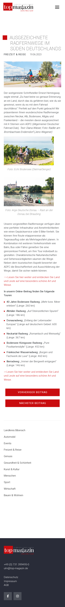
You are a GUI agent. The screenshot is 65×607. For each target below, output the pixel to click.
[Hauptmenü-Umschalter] (57, 7)
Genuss (8, 456)
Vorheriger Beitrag (32, 392)
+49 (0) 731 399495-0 (16, 564)
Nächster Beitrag (32, 403)
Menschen (10, 475)
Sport (7, 482)
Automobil (9, 436)
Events (7, 443)
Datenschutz (11, 577)
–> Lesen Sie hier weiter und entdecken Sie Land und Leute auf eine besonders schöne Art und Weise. (32, 281)
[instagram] (18, 596)
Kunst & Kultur (12, 469)
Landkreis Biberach (14, 430)
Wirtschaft (10, 488)
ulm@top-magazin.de (16, 568)
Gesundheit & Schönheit (17, 462)
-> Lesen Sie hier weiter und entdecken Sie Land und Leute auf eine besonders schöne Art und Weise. (31, 375)
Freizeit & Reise (13, 449)
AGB (6, 585)
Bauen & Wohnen (13, 495)
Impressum (10, 581)
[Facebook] (8, 596)
